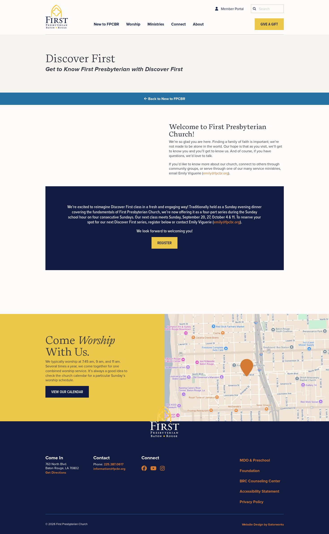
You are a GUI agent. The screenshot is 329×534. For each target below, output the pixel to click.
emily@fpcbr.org (215, 173)
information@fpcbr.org (109, 468)
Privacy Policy (251, 501)
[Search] (254, 9)
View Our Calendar (67, 391)
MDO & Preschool (255, 460)
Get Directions (55, 472)
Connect (178, 24)
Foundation (250, 470)
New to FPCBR (106, 24)
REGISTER (164, 243)
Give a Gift (269, 24)
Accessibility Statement (259, 491)
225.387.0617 (114, 464)
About (198, 24)
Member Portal (232, 8)
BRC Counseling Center (260, 481)
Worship (133, 24)
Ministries (155, 24)
